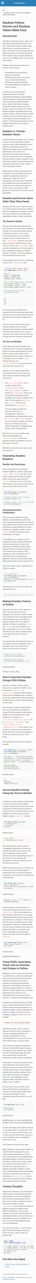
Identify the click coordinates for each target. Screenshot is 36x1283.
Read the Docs (10, 1279)
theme (22, 1277)
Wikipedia (6, 1077)
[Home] (3, 10)
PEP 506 (15, 349)
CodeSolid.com (19, 3)
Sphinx (12, 1277)
